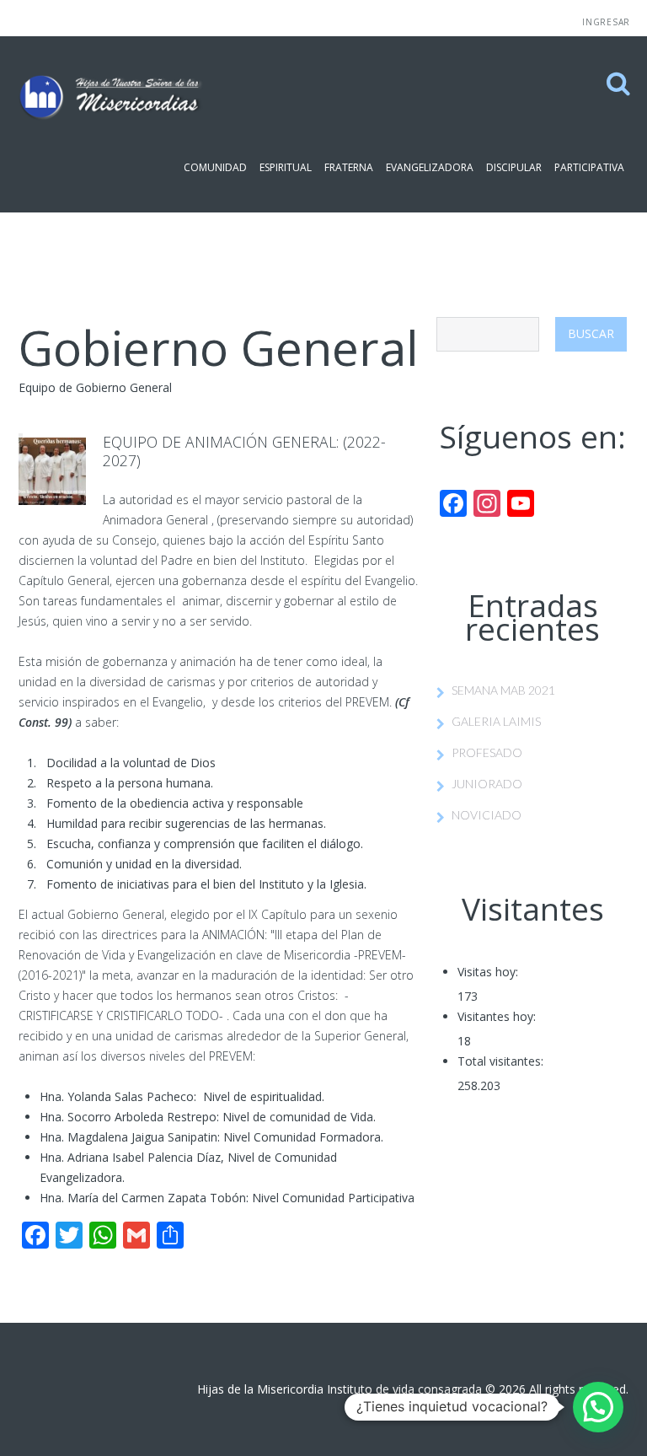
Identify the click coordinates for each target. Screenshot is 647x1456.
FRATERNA (348, 167)
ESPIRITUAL (285, 167)
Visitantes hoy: (496, 1016)
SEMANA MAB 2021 (503, 690)
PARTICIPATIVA (589, 167)
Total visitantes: (500, 1061)
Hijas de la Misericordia (260, 1389)
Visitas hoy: (487, 972)
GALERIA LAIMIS (496, 721)
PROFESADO (487, 752)
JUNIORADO (487, 783)
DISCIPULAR (514, 167)
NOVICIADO (486, 815)
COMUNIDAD (215, 167)
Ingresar (606, 22)
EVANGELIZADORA (429, 167)
